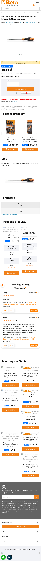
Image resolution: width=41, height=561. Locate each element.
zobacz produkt (34, 310)
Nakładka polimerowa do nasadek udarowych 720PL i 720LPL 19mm (30, 375)
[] (3, 8)
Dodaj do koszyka (20, 89)
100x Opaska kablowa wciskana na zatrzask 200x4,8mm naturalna (10, 375)
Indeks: (3, 22)
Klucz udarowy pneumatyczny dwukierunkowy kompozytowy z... (30, 417)
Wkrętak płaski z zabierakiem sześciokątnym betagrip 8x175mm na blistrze (11, 235)
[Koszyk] (33, 3)
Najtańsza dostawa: (6, 102)
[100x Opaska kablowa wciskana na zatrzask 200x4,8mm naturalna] (10, 369)
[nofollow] (26, 93)
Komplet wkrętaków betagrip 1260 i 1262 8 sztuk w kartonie (10, 139)
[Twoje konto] (29, 3)
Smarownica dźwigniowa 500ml (30, 396)
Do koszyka (11, 149)
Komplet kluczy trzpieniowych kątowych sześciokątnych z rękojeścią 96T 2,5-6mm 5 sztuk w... (30, 139)
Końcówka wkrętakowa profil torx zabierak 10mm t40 (30, 439)
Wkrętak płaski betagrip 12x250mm (29, 233)
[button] (6, 310)
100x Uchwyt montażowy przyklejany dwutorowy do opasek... (10, 400)
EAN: (24, 22)
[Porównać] (17, 120)
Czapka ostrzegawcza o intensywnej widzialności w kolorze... (10, 444)
